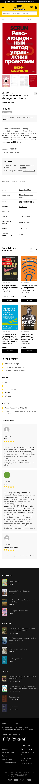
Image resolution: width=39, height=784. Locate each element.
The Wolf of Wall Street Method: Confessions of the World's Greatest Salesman (28, 337)
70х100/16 (22, 228)
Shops (4, 746)
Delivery (5, 756)
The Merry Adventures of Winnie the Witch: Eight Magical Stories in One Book (23, 687)
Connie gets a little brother (18, 611)
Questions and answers (26, 759)
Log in (5, 119)
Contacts (5, 749)
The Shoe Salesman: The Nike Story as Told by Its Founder (10, 287)
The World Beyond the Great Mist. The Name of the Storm (22, 639)
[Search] (35, 13)
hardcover (23, 207)
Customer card (26, 749)
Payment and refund (9, 759)
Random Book (26, 764)
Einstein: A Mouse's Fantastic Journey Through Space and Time (22, 629)
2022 (21, 234)
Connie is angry (14, 581)
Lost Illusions (13, 707)
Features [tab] (5, 181)
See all (31, 250)
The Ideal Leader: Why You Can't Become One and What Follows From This (29, 288)
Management (14, 152)
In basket (10, 300)
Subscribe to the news (10, 763)
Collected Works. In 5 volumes (19, 591)
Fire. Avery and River (16, 659)
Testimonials (25, 746)
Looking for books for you (28, 754)
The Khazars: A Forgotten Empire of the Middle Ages (23, 601)
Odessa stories (14, 697)
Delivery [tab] (22, 181)
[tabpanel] (19, 213)
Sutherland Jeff (8, 102)
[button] (3, 7)
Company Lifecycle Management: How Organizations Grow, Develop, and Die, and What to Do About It (10, 337)
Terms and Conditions (10, 752)
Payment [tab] (14, 181)
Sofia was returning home (18, 649)
